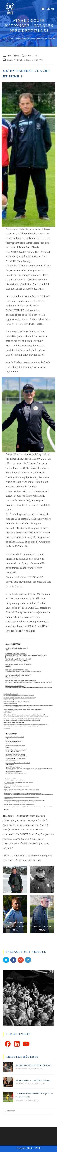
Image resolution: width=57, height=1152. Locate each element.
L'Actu (29, 60)
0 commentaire (35, 1069)
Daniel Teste (13, 56)
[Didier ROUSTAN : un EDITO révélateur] (8, 1082)
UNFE (39, 60)
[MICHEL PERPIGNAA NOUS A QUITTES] (8, 1067)
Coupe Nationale (15, 60)
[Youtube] (26, 1044)
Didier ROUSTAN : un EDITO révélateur (33, 1080)
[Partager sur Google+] (21, 960)
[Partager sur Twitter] (6, 960)
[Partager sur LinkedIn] (28, 960)
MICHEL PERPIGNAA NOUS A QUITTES (33, 1065)
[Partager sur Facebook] (13, 960)
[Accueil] (4, 39)
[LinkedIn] (17, 1044)
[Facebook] (7, 1044)
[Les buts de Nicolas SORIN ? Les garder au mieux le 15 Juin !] (8, 1097)
